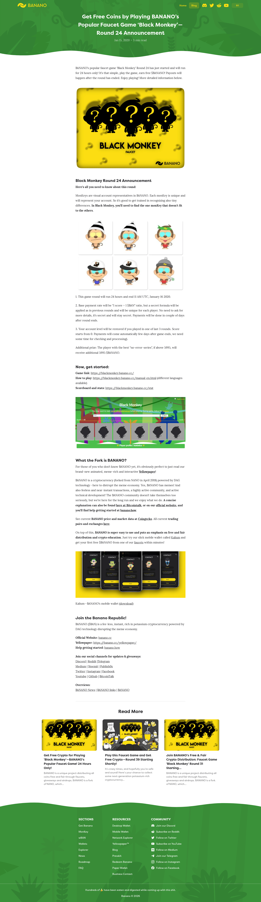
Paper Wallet (119, 868)
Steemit (93, 666)
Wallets (83, 843)
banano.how (112, 648)
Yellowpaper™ (120, 843)
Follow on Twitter (166, 837)
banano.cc (105, 638)
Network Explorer (122, 837)
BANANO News (85, 690)
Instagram (93, 671)
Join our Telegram (167, 855)
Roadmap (84, 862)
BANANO (123, 690)
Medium (81, 666)
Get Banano (86, 825)
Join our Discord (165, 825)
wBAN (82, 837)
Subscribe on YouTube (169, 843)
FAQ (81, 868)
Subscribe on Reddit (167, 831)
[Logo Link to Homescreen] (32, 5)
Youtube (81, 676)
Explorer (83, 849)
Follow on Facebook (167, 868)
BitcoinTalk (107, 676)
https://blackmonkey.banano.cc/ (112, 373)
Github (93, 676)
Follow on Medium (167, 849)
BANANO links (106, 690)
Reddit (92, 661)
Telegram (104, 661)
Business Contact (122, 874)
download (126, 603)
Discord (81, 661)
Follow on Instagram (168, 862)
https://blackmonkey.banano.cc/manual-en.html (124, 378)
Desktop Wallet (121, 825)
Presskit (116, 855)
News (82, 855)
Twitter (80, 671)
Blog (115, 849)
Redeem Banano (122, 862)
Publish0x (106, 666)
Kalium (175, 537)
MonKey (83, 831)
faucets (138, 542)
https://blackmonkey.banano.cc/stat (129, 388)
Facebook (108, 671)
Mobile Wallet (120, 831)
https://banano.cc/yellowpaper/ (115, 643)
